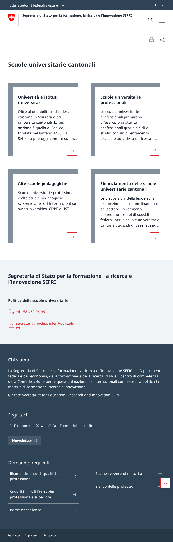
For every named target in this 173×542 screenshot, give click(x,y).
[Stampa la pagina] (151, 40)
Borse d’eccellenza (25, 509)
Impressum (32, 535)
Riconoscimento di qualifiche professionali (34, 476)
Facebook (22, 425)
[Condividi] (162, 40)
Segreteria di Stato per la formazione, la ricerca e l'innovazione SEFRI (77, 15)
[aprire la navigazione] (161, 20)
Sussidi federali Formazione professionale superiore (33, 494)
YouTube (60, 425)
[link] (45, 122)
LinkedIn (86, 425)
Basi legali (14, 535)
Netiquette (49, 535)
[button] (165, 483)
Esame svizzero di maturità (119, 473)
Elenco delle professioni (116, 486)
